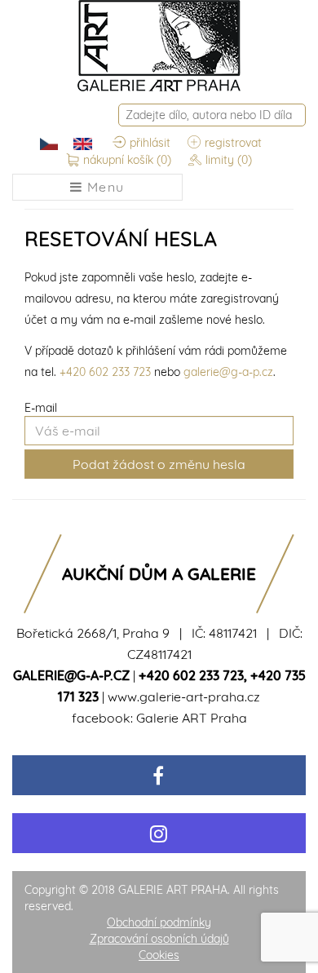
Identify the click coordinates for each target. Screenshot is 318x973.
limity (228, 160)
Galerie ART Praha (191, 718)
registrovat (233, 142)
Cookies (159, 955)
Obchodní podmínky (159, 922)
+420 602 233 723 (105, 372)
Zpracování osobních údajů (159, 938)
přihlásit (150, 142)
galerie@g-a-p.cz (228, 372)
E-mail (40, 407)
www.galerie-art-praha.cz (184, 696)
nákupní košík (127, 160)
